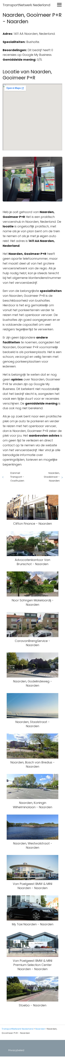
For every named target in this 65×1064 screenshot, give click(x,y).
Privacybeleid (16, 1050)
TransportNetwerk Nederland (26, 5)
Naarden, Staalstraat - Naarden (52, 476)
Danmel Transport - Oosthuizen (17, 476)
